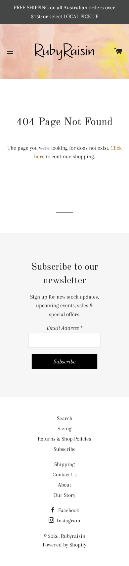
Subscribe (65, 449)
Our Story (64, 495)
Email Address (64, 328)
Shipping (64, 464)
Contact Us (65, 474)
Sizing (64, 428)
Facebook (68, 510)
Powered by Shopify (64, 545)
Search (64, 418)
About (64, 485)
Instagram (68, 520)
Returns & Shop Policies (64, 439)
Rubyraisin (73, 536)
